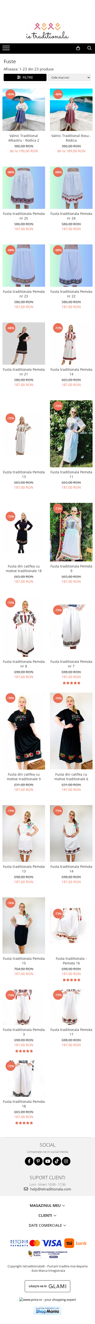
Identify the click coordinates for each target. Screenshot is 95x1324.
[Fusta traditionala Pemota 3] (23, 1007)
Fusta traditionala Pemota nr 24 (71, 215)
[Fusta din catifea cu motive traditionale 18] (23, 532)
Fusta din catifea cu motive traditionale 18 (24, 568)
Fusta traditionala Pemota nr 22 (71, 293)
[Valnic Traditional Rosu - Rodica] (71, 110)
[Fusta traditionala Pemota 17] (71, 1007)
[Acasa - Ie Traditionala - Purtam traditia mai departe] (47, 31)
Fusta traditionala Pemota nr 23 (24, 293)
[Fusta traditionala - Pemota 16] (71, 925)
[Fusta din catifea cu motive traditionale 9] (23, 731)
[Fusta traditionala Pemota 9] (71, 532)
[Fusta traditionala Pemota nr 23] (23, 265)
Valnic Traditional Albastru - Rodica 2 (23, 138)
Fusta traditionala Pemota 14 (71, 371)
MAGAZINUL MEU (46, 1205)
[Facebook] (29, 1161)
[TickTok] (57, 1161)
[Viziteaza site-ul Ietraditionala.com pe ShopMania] (47, 1310)
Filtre (27, 77)
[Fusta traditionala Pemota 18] (23, 1078)
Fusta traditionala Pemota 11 (71, 474)
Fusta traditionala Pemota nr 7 (71, 663)
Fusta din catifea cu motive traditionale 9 (24, 776)
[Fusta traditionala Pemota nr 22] (71, 265)
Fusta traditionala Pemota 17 (71, 1032)
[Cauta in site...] (89, 48)
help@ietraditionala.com (50, 1189)
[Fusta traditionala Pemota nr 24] (71, 187)
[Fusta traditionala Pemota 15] (23, 925)
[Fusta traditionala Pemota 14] (71, 343)
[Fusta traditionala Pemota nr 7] (71, 627)
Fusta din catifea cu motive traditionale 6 (71, 776)
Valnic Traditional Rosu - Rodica (71, 138)
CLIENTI (45, 1215)
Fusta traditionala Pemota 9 (71, 568)
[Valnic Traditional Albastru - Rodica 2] (23, 110)
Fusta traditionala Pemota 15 (24, 960)
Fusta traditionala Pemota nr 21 (24, 371)
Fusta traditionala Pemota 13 (24, 474)
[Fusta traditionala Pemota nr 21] (23, 343)
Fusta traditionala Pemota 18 (24, 1103)
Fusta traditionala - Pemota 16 (71, 960)
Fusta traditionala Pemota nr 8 (24, 663)
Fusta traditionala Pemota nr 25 (24, 215)
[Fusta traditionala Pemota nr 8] (23, 627)
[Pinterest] (38, 1161)
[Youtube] (47, 1161)
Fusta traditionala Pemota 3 (24, 1032)
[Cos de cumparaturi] (78, 48)
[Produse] (6, 49)
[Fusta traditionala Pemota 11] (71, 433)
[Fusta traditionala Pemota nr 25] (23, 187)
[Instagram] (66, 1161)
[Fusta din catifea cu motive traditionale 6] (71, 731)
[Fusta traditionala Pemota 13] (23, 434)
